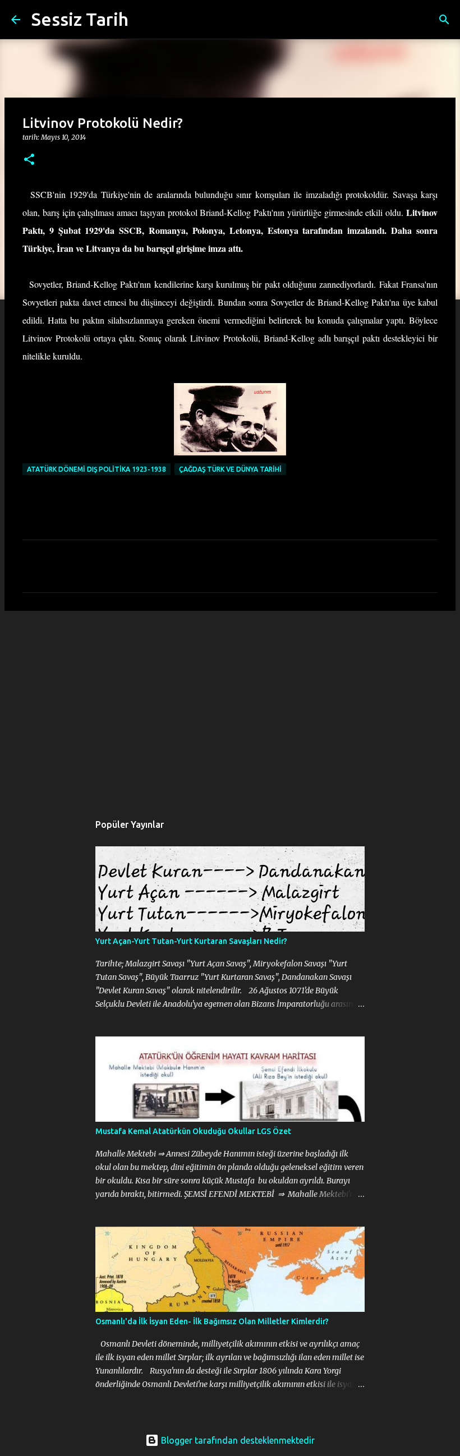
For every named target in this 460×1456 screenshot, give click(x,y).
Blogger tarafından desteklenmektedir (237, 1440)
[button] (29, 160)
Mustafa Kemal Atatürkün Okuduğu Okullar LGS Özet (193, 1131)
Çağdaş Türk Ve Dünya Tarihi (230, 469)
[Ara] (144, 19)
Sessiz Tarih (79, 19)
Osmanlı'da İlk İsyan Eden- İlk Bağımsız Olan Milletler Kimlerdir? (212, 1321)
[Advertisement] (230, 706)
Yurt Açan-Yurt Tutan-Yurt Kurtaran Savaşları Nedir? (191, 941)
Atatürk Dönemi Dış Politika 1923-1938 (96, 469)
